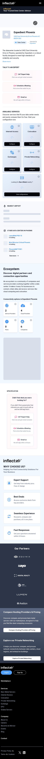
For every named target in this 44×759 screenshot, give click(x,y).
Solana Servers (6, 710)
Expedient (33, 43)
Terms (3, 754)
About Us (4, 720)
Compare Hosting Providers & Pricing (22, 630)
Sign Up (20, 672)
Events (3, 729)
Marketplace (6, 681)
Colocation (32, 132)
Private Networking (32, 157)
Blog (2, 732)
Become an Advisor (8, 726)
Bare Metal (23, 182)
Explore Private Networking (22, 658)
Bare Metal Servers (8, 692)
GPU (2, 707)
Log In (6, 672)
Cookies (11, 754)
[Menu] (40, 3)
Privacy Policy (6, 751)
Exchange (4, 704)
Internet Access (12, 132)
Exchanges (12, 157)
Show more (7, 61)
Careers (4, 723)
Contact (4, 738)
